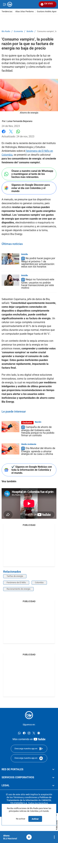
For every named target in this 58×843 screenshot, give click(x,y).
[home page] (29, 715)
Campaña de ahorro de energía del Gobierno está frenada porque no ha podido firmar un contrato (37, 431)
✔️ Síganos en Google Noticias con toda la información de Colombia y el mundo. (31, 469)
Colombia (39, 582)
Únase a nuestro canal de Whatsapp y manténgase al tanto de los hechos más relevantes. (32, 174)
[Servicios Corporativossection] (53, 777)
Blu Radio (6, 31)
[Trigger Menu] (4, 4)
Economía (18, 31)
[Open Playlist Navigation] (54, 837)
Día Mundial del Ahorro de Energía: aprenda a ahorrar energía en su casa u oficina (38, 451)
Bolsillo (30, 31)
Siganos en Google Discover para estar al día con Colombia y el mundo (30, 187)
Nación (38, 422)
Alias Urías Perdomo (24, 11)
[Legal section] (53, 785)
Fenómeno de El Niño (16, 582)
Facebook (4, 133)
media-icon (29, 837)
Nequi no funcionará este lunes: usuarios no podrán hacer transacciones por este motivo (37, 283)
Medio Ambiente (28, 444)
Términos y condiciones (25, 797)
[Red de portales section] (53, 769)
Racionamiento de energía (18, 589)
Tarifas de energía (15, 576)
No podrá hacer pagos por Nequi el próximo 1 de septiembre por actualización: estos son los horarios (38, 262)
